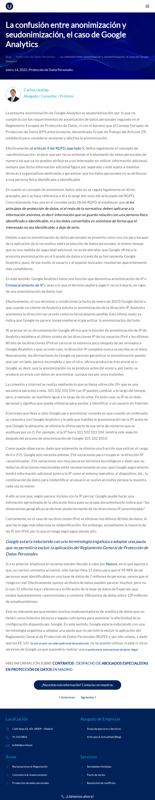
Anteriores (68, 697)
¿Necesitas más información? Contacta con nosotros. (77, 685)
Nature (111, 564)
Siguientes (87, 697)
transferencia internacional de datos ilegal (111, 649)
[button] (147, 6)
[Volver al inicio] (9, 6)
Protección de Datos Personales (51, 70)
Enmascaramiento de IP (24, 285)
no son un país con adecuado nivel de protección (59, 643)
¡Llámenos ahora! (80, 796)
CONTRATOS (63, 663)
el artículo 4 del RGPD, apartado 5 (57, 148)
